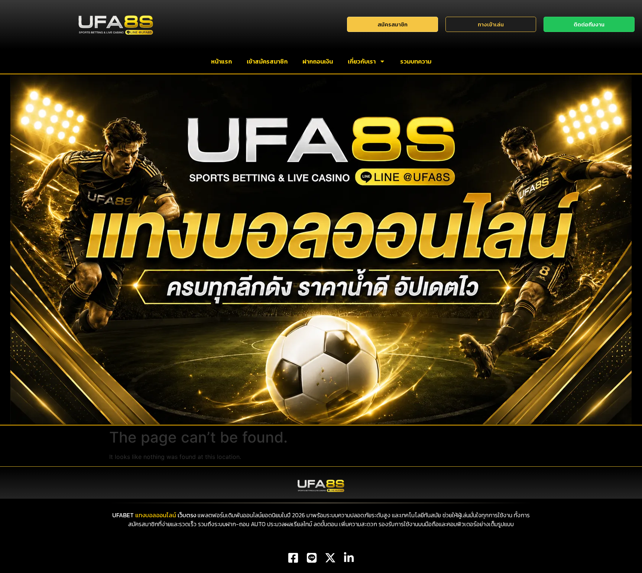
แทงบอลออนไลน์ (155, 515)
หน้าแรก (221, 61)
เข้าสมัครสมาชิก (267, 61)
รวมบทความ (415, 61)
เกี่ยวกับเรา (362, 61)
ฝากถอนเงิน (317, 61)
